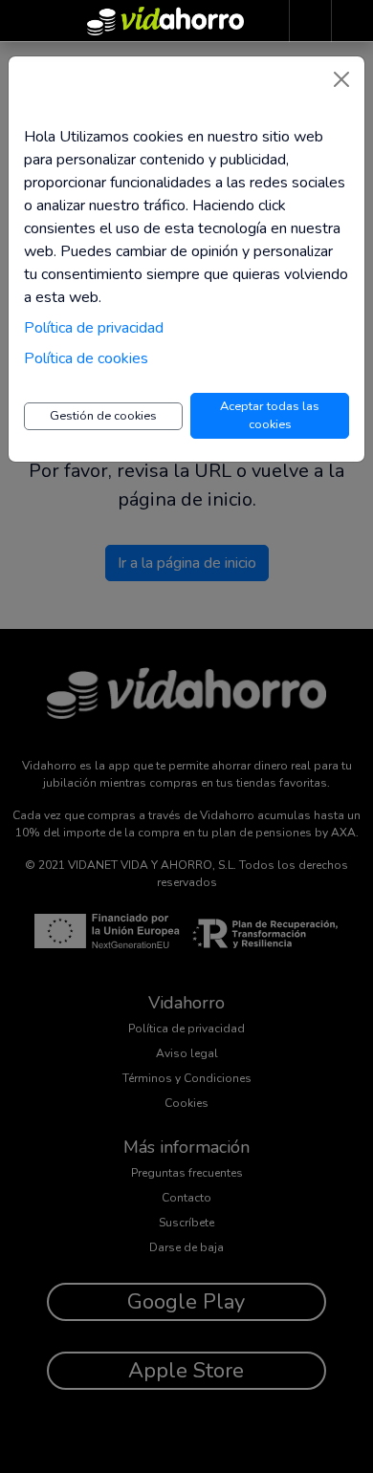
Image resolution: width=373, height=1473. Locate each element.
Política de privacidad (94, 327)
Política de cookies (86, 358)
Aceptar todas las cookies (269, 415)
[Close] (341, 79)
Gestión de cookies (103, 415)
